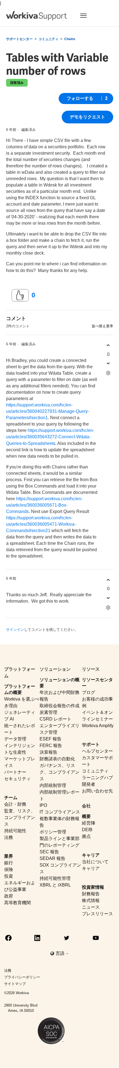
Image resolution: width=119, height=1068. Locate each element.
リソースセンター (97, 682)
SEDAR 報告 (52, 858)
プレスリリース (97, 913)
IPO (43, 805)
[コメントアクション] (108, 373)
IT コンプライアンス (60, 812)
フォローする (80, 98)
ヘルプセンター (97, 751)
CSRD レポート (55, 719)
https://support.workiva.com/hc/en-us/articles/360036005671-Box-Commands (44, 505)
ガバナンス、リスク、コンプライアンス (59, 772)
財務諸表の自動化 (57, 758)
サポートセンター (19, 39)
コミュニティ (48, 39)
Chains (69, 39)
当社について (95, 861)
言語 (61, 953)
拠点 (86, 836)
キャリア (91, 855)
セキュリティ (17, 778)
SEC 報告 (49, 851)
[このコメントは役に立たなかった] (108, 363)
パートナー (15, 772)
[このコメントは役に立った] (108, 345)
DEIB (87, 829)
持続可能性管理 (55, 878)
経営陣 (88, 823)
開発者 (88, 784)
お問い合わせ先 (97, 791)
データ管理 (15, 739)
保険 (8, 869)
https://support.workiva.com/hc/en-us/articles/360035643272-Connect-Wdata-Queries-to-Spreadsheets (50, 436)
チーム (10, 797)
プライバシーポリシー (22, 977)
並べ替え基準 (102, 326)
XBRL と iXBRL (55, 885)
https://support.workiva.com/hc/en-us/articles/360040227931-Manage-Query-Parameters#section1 (47, 411)
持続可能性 (15, 830)
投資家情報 (93, 887)
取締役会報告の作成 (59, 705)
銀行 (8, 862)
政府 (8, 896)
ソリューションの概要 (59, 682)
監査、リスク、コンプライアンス (19, 817)
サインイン (15, 630)
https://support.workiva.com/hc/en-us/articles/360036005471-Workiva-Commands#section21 (41, 524)
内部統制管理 (53, 785)
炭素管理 (48, 712)
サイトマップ (15, 984)
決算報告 (48, 752)
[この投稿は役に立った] (20, 295)
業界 (8, 856)
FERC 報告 (51, 745)
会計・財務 (15, 804)
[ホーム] (36, 16)
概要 (86, 816)
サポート (91, 744)
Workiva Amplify (97, 725)
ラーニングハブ (97, 777)
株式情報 (91, 900)
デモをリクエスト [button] (87, 117)
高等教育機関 (17, 902)
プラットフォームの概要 (19, 689)
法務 (8, 837)
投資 (8, 876)
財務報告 (91, 893)
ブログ (88, 692)
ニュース (91, 907)
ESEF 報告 (50, 739)
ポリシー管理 (53, 831)
